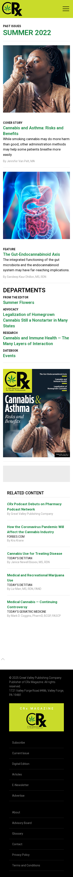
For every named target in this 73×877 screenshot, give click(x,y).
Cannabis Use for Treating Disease (34, 553)
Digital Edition (20, 763)
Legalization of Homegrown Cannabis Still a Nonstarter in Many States (35, 320)
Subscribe (18, 742)
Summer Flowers (18, 302)
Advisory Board (22, 823)
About (16, 812)
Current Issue (20, 753)
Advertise (18, 795)
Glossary (17, 833)
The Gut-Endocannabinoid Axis (31, 254)
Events (9, 355)
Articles (17, 774)
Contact (17, 844)
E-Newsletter (20, 785)
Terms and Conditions (26, 865)
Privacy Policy (21, 854)
